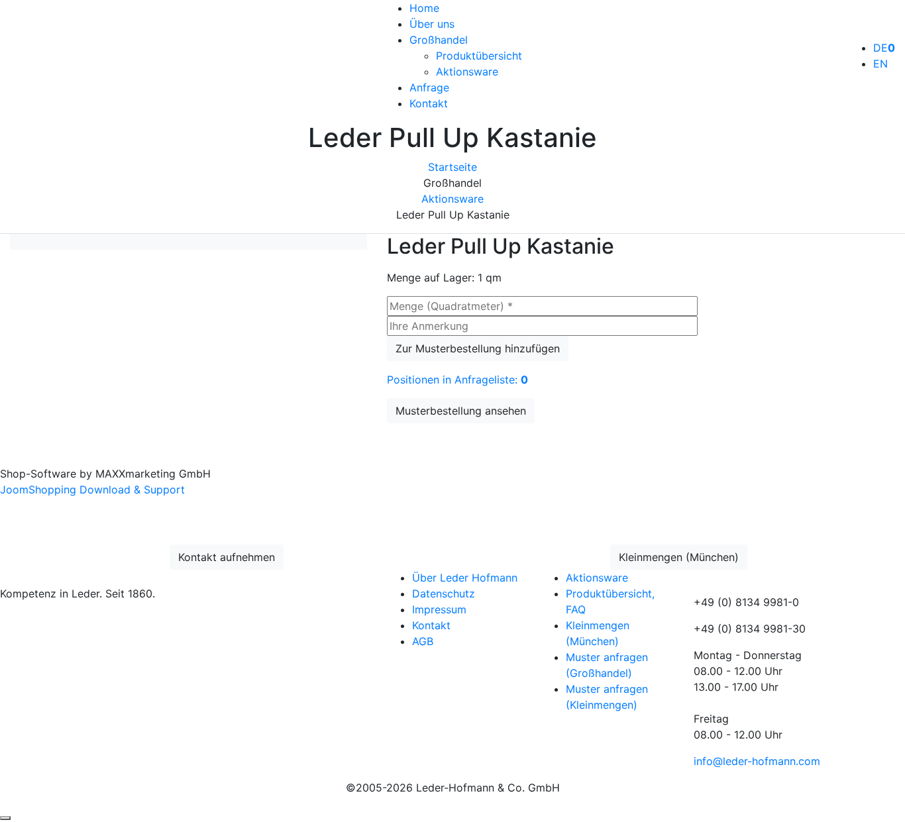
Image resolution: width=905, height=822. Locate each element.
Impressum (439, 609)
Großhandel (438, 39)
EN (880, 63)
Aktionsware (467, 71)
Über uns (431, 23)
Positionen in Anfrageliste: (457, 379)
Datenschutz (443, 593)
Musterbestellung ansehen (461, 410)
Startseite (452, 167)
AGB (422, 641)
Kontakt (428, 103)
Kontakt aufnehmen (226, 557)
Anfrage (429, 87)
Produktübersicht (479, 55)
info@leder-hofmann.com (757, 761)
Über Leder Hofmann (464, 577)
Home (424, 8)
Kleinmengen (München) (679, 557)
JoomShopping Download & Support (92, 489)
